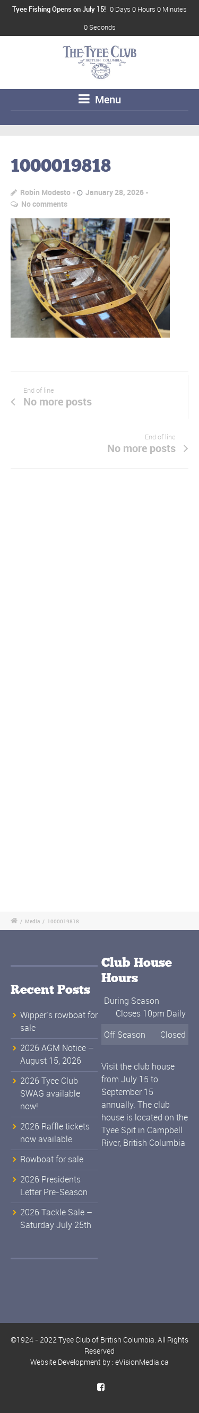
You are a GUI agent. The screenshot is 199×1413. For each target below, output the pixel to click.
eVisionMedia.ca (142, 1362)
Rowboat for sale (51, 1159)
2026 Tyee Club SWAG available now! (50, 1093)
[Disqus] (99, 591)
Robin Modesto (45, 192)
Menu (106, 99)
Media (32, 921)
